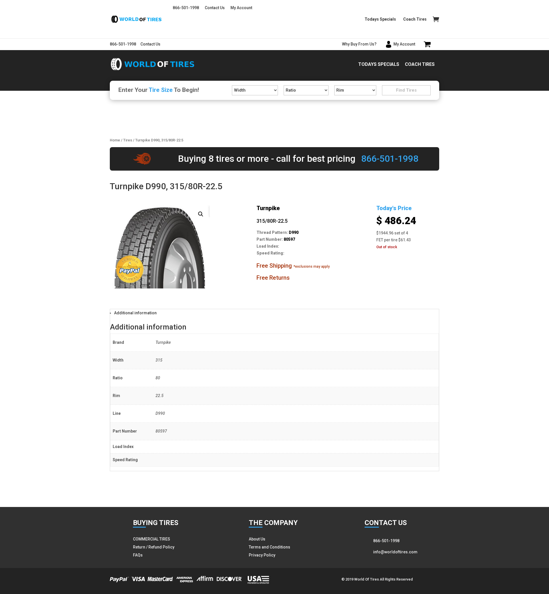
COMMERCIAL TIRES (151, 539)
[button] (201, 214)
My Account (241, 7)
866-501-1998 (186, 7)
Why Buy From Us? (359, 44)
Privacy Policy (262, 555)
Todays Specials (380, 19)
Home (115, 140)
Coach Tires (415, 19)
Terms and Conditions (269, 547)
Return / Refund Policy (153, 547)
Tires (127, 140)
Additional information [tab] (135, 313)
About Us (257, 539)
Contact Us (215, 7)
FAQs (138, 555)
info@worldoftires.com (395, 552)
